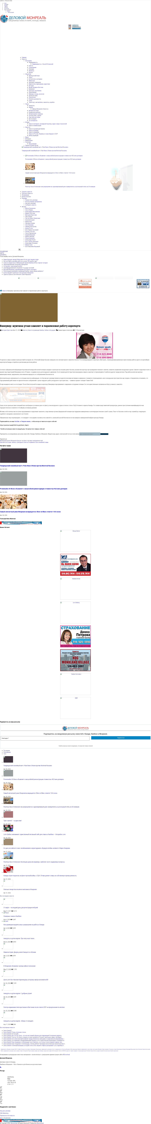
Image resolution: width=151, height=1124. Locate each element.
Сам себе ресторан (34, 117)
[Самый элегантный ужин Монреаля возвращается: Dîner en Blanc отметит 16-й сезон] (30, 169)
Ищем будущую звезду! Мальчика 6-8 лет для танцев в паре (21, 259)
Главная (24, 57)
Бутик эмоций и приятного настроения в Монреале (18, 273)
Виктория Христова (31, 215)
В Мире (27, 122)
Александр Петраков (31, 243)
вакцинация (75, 1049)
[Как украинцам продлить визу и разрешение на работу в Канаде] (5, 921)
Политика (28, 142)
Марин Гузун (28, 245)
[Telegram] (7, 1067)
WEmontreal (66, 1054)
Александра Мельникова (32, 211)
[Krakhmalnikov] (104, 283)
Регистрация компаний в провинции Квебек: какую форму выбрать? (23, 271)
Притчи (60, 1050)
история (90, 1049)
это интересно (27, 1049)
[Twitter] (3, 1067)
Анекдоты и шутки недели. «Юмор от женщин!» (18, 1021)
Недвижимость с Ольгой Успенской (42, 64)
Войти (8, 11)
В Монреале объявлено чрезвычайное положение (19, 966)
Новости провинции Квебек (37, 129)
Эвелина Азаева (30, 223)
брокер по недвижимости (82, 1049)
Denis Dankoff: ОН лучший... (11, 1034)
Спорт (30, 100)
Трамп (21, 1050)
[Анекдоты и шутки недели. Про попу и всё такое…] (8, 935)
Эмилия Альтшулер (30, 226)
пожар (115, 1049)
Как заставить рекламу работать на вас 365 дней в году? (20, 261)
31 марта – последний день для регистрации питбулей (20, 908)
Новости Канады (33, 130)
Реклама (31, 69)
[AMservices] (66, 283)
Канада (12, 1049)
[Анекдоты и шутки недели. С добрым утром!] (8, 990)
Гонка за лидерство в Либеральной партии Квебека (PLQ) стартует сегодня (25, 263)
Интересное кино (34, 110)
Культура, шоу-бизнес (35, 90)
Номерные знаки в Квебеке (12, 916)
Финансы (31, 71)
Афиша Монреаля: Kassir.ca (40, 109)
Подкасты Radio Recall (31, 145)
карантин (68, 1050)
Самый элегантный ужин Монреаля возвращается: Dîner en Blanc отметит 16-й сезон (50, 173)
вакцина (112, 1049)
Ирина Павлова (29, 236)
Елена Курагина (30, 238)
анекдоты (18, 1050)
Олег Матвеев (29, 225)
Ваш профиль (7, 9)
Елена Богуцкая (29, 220)
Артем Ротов (29, 228)
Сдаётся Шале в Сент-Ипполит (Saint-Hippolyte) (17, 274)
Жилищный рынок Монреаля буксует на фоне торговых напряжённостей (21, 440)
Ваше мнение (33, 144)
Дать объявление (5, 1118)
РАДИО (6, 5)
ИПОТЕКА (64, 1050)
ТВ (109, 1049)
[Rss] (0, 1067)
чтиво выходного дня (82, 1050)
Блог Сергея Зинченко (31, 241)
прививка (107, 1049)
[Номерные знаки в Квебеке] (6, 913)
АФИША (6, 7)
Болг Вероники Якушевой (32, 246)
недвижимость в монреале (47, 1049)
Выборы (41, 1050)
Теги (4, 754)
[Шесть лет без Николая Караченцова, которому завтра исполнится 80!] (8, 976)
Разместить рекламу (31, 200)
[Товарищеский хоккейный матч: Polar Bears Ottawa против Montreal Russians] (45, 147)
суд (88, 1049)
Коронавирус (33, 1049)
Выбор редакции (33, 135)
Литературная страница (36, 114)
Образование (32, 92)
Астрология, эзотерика (35, 79)
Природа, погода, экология (36, 94)
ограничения (115, 1050)
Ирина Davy (28, 221)
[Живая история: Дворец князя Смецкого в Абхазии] (8, 949)
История (31, 86)
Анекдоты (31, 105)
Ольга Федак (29, 210)
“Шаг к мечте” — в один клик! (12, 821)
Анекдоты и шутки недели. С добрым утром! (17, 993)
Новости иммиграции (35, 125)
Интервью (28, 139)
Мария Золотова (30, 213)
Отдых (27, 104)
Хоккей (111, 1050)
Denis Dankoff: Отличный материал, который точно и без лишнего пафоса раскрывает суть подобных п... (33, 1045)
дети (39, 1050)
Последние (6, 750)
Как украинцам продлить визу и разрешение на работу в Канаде (23, 925)
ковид (45, 1050)
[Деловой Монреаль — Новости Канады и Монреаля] (23, 18)
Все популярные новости (7, 1027)
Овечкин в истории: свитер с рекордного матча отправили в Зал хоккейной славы (24, 442)
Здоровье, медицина (35, 82)
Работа (31, 66)
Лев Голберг (28, 216)
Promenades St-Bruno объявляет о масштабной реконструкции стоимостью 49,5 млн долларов (53, 159)
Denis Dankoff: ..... (8, 1030)
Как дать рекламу (30, 203)
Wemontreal (14, 1123)
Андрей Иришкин (30, 235)
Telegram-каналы (26, 421)
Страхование (32, 67)
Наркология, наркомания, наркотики (39, 84)
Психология (32, 97)
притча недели (49, 1050)
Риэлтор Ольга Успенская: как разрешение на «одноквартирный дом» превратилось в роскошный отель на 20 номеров (60, 186)
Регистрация (11, 12)
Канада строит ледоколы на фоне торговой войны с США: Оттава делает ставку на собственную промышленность (40, 876)
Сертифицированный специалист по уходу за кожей (18, 268)
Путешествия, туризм (35, 115)
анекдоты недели (34, 1050)
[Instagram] (5, 1067)
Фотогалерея (32, 119)
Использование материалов (33, 201)
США (71, 1049)
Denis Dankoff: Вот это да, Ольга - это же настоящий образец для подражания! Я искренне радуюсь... (32, 1035)
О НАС (5, 3)
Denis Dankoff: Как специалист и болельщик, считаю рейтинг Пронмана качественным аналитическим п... (34, 1044)
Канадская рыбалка (34, 112)
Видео (27, 137)
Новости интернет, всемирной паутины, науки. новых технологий (48, 124)
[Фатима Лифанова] (27, 283)
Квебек (19, 1049)
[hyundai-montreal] (124, 283)
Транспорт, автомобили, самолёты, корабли (41, 102)
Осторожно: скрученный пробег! (12, 266)
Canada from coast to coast (105, 1050)
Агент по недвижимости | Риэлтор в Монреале (61, 1049)
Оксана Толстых (30, 231)
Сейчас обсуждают (50, 330)
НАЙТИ (2, 253)
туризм (71, 1050)
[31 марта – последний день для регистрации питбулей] (8, 904)
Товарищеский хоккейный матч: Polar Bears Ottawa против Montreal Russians (44, 150)
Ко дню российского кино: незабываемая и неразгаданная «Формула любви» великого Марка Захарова (36, 848)
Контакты (6, 8)
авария (98, 1050)
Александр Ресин (30, 240)
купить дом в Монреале (97, 1049)
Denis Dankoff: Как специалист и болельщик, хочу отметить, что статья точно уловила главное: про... (33, 1042)
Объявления (25, 195)
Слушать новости (27, 192)
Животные (32, 81)
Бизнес (31, 72)
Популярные (7, 752)
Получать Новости (27, 193)
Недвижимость (33, 62)
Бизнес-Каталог (26, 196)
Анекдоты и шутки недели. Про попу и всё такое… (19, 938)
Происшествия (33, 95)
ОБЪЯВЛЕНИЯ (4, 251)
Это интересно (33, 120)
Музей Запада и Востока (36, 87)
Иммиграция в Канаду (121, 1049)
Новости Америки (34, 132)
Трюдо (103, 1049)
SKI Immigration (55, 1050)
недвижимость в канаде (8, 1050)
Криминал (32, 89)
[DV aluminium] (143, 283)
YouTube (17, 421)
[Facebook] (2, 1067)
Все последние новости (7, 896)
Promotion (88, 1050)
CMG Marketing (4, 1113)
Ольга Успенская (139, 1049)
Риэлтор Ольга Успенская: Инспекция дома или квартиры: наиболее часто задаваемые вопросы (34, 862)
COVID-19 (16, 1049)
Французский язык (34, 76)
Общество (28, 74)
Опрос (30, 77)
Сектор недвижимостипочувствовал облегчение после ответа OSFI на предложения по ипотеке (34, 1007)
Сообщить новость (30, 205)
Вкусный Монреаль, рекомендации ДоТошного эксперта (19, 269)
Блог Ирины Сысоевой (31, 230)
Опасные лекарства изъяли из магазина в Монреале (20, 889)
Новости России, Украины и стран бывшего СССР (43, 134)
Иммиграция (29, 140)
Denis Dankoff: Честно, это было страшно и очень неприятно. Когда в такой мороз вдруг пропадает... (32, 1037)
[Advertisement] (75, 43)
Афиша (31, 107)
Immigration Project (27, 1050)
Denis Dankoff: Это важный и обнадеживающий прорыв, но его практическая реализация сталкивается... (34, 1040)
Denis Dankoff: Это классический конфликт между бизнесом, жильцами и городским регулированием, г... (34, 1039)
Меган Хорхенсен (30, 208)
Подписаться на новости (7, 1115)
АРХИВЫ (6, 4)
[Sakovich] (46, 283)
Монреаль (9, 1049)
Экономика (28, 61)
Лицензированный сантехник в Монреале (15, 264)
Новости (24, 59)
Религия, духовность (35, 99)
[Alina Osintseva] (85, 283)
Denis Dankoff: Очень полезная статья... (15, 1032)
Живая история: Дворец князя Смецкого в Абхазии (19, 952)
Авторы (24, 206)
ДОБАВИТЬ (3, 255)
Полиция (23, 1049)
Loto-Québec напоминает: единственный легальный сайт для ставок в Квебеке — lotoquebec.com (34, 834)
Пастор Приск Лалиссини (32, 218)
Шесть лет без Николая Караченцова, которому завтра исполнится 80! (25, 980)
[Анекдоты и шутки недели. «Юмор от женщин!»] (8, 1017)
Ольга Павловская (30, 233)
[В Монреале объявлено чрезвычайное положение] (8, 962)
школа (14, 1050)
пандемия (75, 1050)
